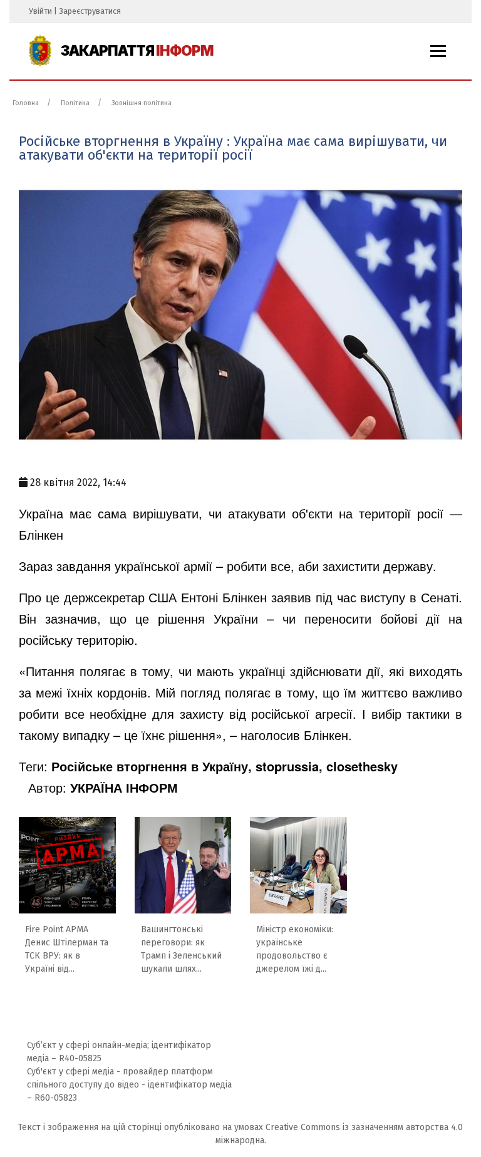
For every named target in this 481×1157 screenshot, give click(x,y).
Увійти (40, 11)
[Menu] (438, 51)
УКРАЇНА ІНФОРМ (124, 787)
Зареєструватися (90, 11)
